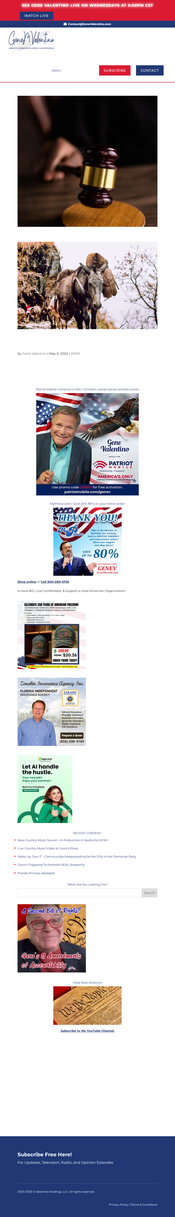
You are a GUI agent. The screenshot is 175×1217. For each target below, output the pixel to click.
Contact (150, 70)
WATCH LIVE (36, 15)
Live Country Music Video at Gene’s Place (48, 848)
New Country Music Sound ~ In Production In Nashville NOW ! (63, 840)
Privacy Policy (119, 1204)
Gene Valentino (34, 353)
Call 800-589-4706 (55, 581)
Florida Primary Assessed (36, 873)
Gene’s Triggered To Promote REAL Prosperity (51, 864)
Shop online (27, 581)
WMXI (75, 353)
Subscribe (115, 70)
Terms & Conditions (144, 1204)
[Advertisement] (87, 1085)
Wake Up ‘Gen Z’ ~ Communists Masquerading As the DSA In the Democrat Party (77, 856)
